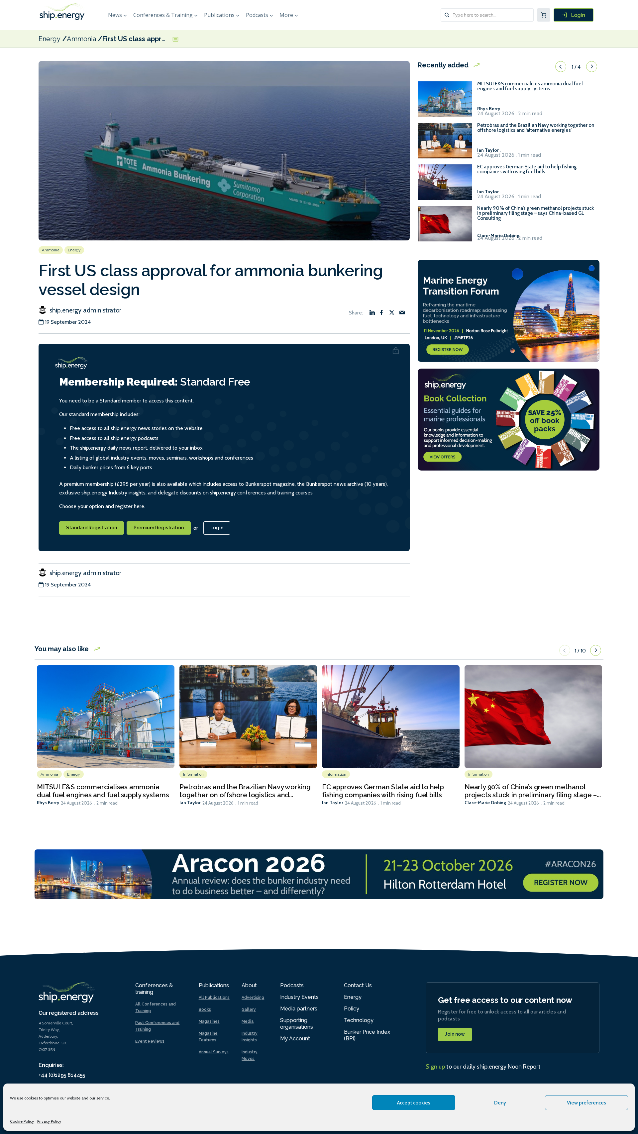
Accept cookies (413, 1103)
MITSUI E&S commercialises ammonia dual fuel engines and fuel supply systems (530, 86)
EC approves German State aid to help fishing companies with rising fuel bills (527, 169)
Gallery (249, 1009)
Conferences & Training (163, 15)
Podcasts (257, 15)
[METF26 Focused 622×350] (508, 310)
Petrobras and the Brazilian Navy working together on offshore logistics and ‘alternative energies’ (535, 128)
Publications (219, 15)
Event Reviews (149, 1041)
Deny (500, 1103)
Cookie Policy (22, 1121)
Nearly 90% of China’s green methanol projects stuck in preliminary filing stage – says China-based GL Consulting (535, 213)
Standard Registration (91, 527)
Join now (455, 1034)
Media (248, 1021)
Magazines (209, 1021)
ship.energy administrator (84, 310)
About (249, 985)
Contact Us (358, 985)
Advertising (253, 997)
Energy (49, 39)
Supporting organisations (296, 1023)
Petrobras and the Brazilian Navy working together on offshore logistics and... (245, 791)
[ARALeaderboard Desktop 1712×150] (319, 874)
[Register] (573, 15)
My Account (295, 1038)
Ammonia (81, 39)
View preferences (586, 1103)
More (286, 15)
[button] (560, 66)
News (115, 15)
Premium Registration (159, 527)
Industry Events (299, 997)
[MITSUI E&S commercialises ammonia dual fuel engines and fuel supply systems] (445, 102)
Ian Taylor (190, 803)
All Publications (214, 997)
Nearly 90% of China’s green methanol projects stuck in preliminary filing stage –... (533, 791)
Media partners (298, 1008)
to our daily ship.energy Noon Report (483, 1066)
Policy (351, 1008)
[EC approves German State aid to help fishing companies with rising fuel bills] (445, 185)
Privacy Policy (49, 1121)
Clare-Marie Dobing (485, 803)
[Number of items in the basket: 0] (543, 15)
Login (216, 527)
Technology (358, 1020)
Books (205, 1009)
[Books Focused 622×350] (508, 419)
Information (193, 774)
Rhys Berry (48, 803)
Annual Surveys (214, 1052)
